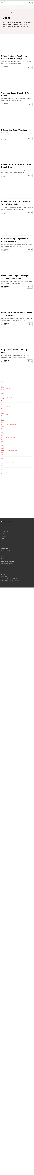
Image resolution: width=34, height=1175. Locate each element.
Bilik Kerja (9, 397)
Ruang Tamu (9, 473)
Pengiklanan (5, 541)
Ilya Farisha (6, 138)
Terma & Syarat (4, 574)
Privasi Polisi (4, 576)
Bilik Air (8, 388)
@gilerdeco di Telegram (7, 566)
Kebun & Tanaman (11, 424)
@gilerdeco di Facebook (7, 558)
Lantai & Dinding (10, 437)
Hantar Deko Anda (5, 548)
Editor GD (6, 66)
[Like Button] (29, 67)
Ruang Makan (10, 462)
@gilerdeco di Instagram (7, 561)
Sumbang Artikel (5, 550)
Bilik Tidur (9, 407)
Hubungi (4, 536)
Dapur (7, 414)
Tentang (4, 533)
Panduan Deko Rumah (9, 13)
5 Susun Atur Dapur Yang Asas (14, 130)
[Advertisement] (17, 500)
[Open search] (30, 3)
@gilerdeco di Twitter (6, 563)
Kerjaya (3, 538)
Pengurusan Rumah (11, 450)
